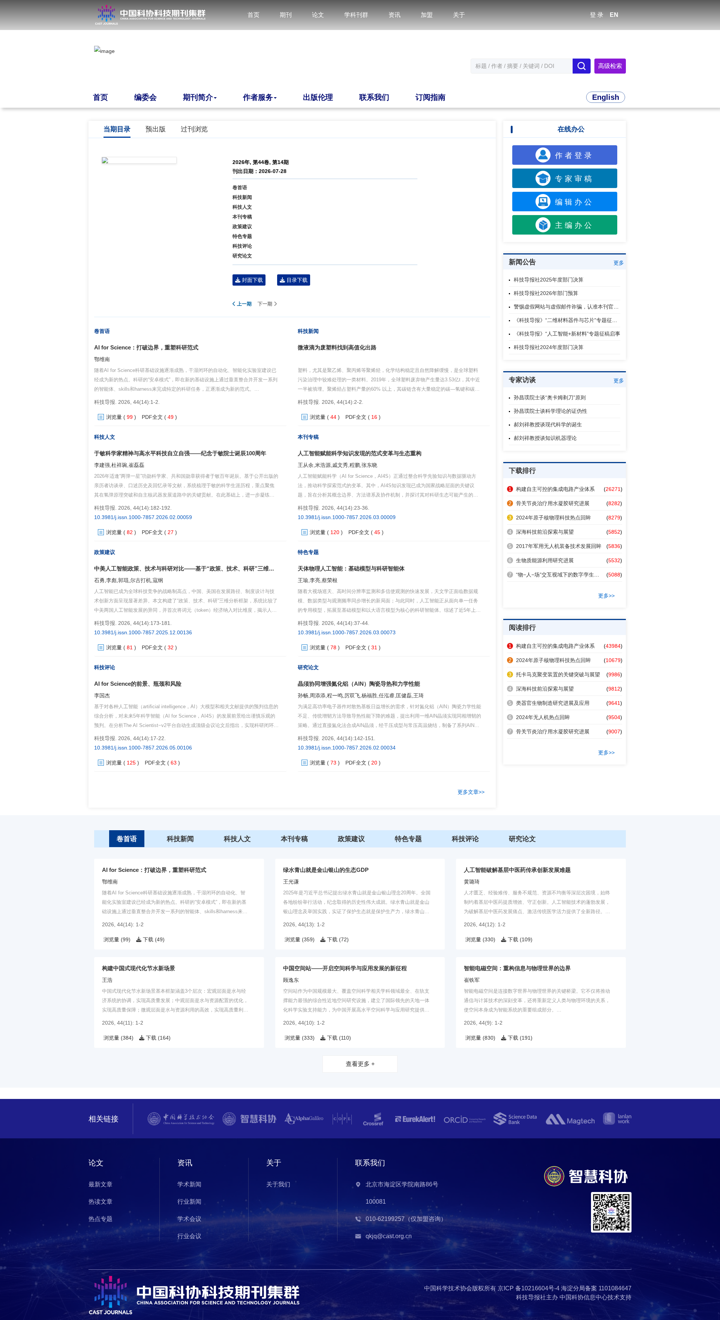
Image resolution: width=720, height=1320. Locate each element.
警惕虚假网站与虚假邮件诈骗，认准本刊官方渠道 (571, 307)
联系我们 (374, 97)
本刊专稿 (242, 217)
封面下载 (251, 280)
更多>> (606, 596)
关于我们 (278, 1184)
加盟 (427, 15)
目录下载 (296, 280)
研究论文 (242, 256)
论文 (318, 15)
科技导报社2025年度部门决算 (549, 280)
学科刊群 (356, 15)
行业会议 (189, 1236)
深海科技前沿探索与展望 (541, 532)
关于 (459, 15)
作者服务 (258, 97)
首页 (254, 15)
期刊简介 (198, 97)
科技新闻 (242, 197)
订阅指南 (431, 97)
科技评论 (242, 246)
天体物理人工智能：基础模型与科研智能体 (351, 568)
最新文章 (100, 1184)
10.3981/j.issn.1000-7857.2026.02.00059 (143, 517)
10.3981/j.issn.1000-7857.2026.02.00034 (347, 748)
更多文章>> (471, 792)
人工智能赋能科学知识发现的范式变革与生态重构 (360, 453)
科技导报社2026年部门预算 (546, 293)
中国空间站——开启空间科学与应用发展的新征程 (345, 968)
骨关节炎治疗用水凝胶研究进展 (549, 503)
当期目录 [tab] (117, 129)
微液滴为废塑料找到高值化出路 (337, 347)
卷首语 (239, 187)
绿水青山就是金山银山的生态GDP (326, 870)
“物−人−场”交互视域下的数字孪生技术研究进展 (567, 575)
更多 (619, 263)
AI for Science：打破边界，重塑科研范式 (146, 347)
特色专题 (242, 236)
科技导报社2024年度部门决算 (549, 347)
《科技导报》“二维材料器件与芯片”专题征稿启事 (571, 320)
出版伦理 (318, 97)
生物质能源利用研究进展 (541, 560)
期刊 (286, 15)
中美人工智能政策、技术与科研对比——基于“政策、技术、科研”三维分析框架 (192, 568)
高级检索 (610, 66)
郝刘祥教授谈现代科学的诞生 (548, 424)
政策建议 (242, 226)
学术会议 (189, 1219)
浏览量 (114, 417)
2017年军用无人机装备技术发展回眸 (555, 546)
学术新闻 (189, 1184)
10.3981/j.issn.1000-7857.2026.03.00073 (347, 632)
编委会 (145, 97)
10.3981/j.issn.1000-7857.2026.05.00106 (143, 748)
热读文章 (100, 1201)
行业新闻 (189, 1201)
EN (614, 15)
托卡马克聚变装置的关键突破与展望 (554, 674)
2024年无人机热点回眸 (539, 717)
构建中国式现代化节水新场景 (138, 968)
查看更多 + (360, 1064)
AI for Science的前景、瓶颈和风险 (138, 683)
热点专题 (100, 1219)
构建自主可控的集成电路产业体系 (551, 489)
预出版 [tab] (156, 129)
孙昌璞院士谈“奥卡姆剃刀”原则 (550, 397)
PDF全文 (152, 417)
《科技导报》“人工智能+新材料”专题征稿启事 (567, 334)
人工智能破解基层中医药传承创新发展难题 (517, 870)
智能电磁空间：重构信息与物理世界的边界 (517, 968)
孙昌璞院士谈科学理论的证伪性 (550, 411)
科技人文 (242, 207)
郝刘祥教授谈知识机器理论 (545, 438)
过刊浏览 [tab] (194, 129)
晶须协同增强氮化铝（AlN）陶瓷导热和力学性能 (359, 683)
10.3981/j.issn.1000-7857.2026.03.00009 (347, 517)
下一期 (266, 304)
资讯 (394, 15)
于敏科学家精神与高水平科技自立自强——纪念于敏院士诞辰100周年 (180, 453)
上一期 (244, 304)
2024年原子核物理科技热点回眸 (549, 518)
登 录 (596, 15)
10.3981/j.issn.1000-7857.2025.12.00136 (143, 632)
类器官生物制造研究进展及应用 (549, 703)
